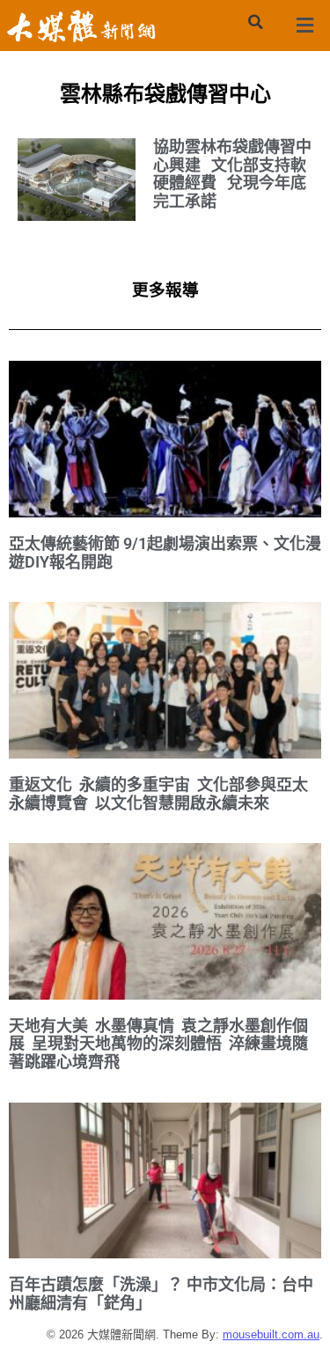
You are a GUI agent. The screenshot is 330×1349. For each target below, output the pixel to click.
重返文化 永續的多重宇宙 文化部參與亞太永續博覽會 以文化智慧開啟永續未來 (158, 793)
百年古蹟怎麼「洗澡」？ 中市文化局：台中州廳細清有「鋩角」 (161, 1293)
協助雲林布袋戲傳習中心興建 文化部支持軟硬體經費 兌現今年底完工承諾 (232, 173)
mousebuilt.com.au (271, 1334)
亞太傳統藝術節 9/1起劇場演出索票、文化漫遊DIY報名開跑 (165, 552)
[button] (256, 22)
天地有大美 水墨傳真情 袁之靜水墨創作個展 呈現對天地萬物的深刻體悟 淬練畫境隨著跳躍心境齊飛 (158, 1043)
